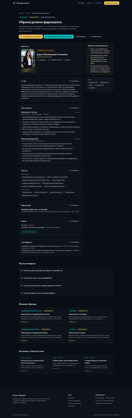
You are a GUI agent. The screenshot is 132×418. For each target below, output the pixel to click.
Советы (89, 3)
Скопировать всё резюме (32, 36)
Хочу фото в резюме (27, 70)
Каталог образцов (74, 400)
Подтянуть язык (30, 232)
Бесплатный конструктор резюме (60, 36)
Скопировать (75, 81)
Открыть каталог (112, 3)
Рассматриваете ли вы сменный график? (38, 293)
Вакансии (82, 36)
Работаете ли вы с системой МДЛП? (36, 278)
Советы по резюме (74, 403)
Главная (21, 13)
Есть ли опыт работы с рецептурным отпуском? (41, 286)
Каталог (81, 3)
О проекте (98, 3)
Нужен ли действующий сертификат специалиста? (42, 270)
